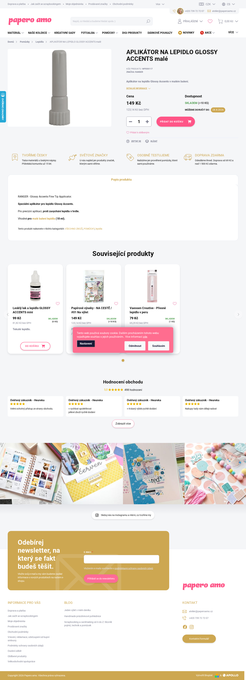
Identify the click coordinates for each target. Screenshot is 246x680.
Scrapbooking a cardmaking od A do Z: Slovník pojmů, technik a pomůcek (88, 624)
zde (145, 336)
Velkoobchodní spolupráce (21, 661)
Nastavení (86, 343)
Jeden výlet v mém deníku (77, 610)
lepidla (99, 228)
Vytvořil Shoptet (204, 675)
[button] (123, 360)
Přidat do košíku (171, 121)
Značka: (134, 72)
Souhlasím (158, 346)
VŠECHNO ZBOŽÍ (74, 228)
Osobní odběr (15, 651)
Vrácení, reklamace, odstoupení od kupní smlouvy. (28, 639)
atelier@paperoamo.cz (201, 611)
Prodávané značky (98, 4)
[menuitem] (16, 33)
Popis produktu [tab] (121, 179)
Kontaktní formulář (199, 638)
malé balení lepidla (43, 218)
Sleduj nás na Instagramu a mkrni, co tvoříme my (126, 515)
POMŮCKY (89, 228)
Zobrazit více (123, 423)
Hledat (148, 21)
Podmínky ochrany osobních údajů (26, 645)
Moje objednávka (74, 4)
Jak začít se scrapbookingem (46, 4)
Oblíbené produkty (17, 656)
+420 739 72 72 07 (199, 618)
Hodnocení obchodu (123, 381)
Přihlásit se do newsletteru (101, 578)
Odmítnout (135, 346)
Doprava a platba (17, 4)
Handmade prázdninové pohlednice (82, 616)
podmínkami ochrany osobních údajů (134, 568)
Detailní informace (136, 88)
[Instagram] (191, 626)
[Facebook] (184, 626)
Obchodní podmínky (123, 4)
